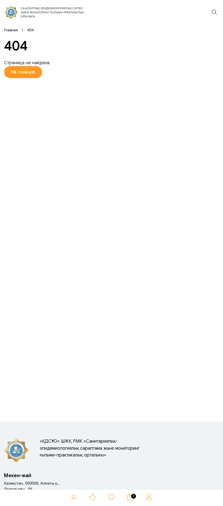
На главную (23, 72)
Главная (11, 29)
